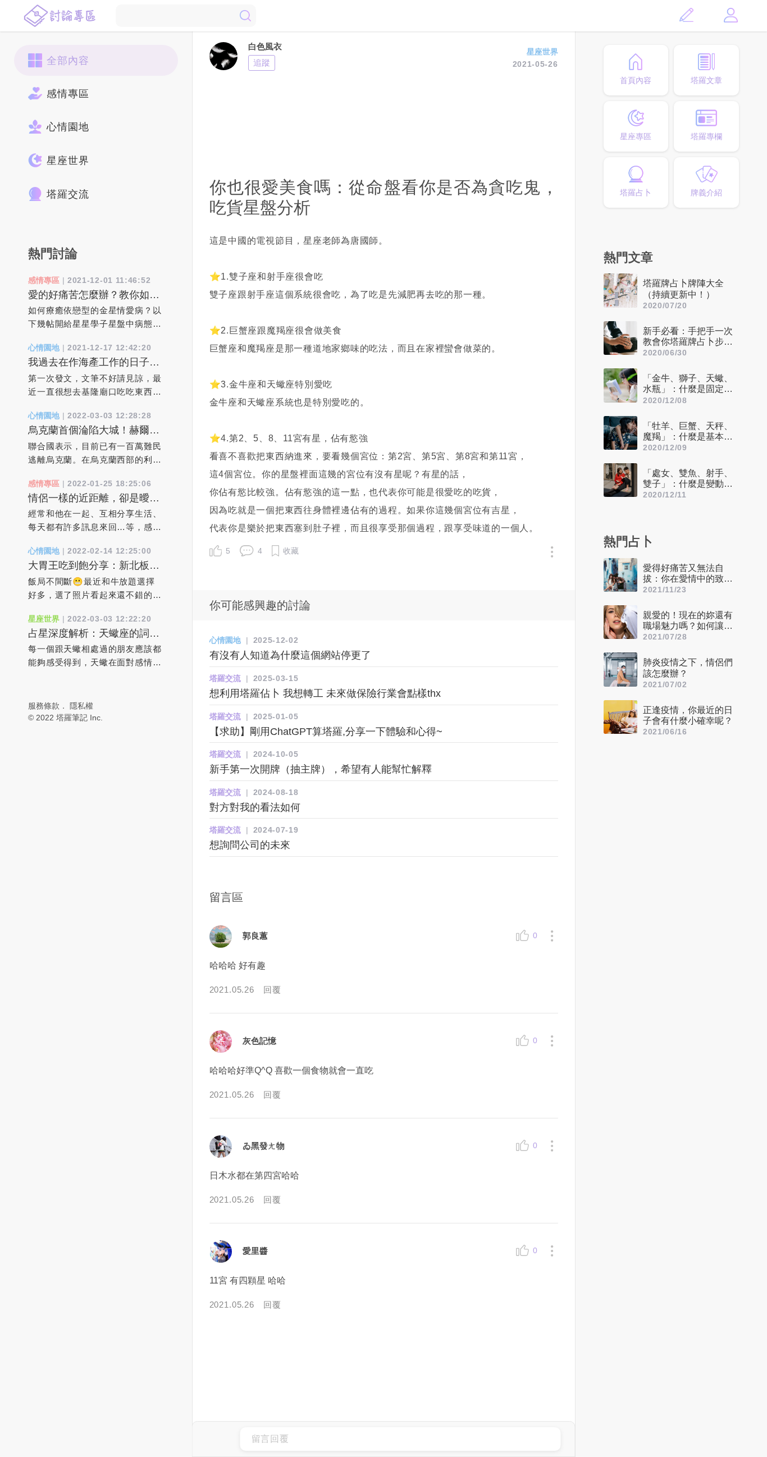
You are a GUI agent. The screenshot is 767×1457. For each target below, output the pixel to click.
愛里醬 (255, 1250)
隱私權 (81, 705)
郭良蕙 (255, 935)
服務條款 (44, 705)
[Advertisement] (383, 122)
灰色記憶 (259, 1040)
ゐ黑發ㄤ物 (264, 1145)
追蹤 (261, 62)
